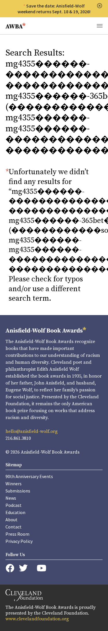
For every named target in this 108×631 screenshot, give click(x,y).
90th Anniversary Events (29, 476)
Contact (13, 527)
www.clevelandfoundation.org (37, 619)
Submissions (17, 491)
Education (15, 512)
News (10, 498)
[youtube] (41, 568)
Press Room (17, 534)
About (11, 519)
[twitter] (23, 568)
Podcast (13, 505)
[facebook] (9, 568)
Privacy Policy (19, 541)
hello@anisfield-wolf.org (31, 431)
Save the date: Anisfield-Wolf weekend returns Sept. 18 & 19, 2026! (54, 8)
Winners (13, 483)
